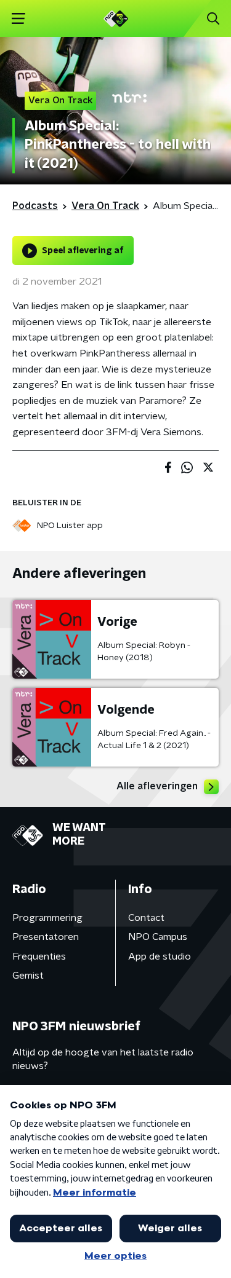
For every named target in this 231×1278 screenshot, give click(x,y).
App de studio (159, 956)
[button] (18, 18)
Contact (146, 918)
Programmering (47, 918)
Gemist (28, 975)
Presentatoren (45, 937)
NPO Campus (157, 937)
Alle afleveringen (157, 786)
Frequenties (39, 956)
